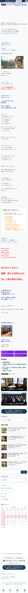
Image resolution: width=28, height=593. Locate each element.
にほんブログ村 (4, 312)
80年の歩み (3, 496)
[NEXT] (25, 507)
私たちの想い (3, 485)
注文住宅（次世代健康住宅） (7, 488)
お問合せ (17, 591)
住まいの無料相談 (4, 499)
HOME (3, 591)
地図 (10, 591)
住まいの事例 (3, 493)
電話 (24, 591)
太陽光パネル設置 (7, 370)
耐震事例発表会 (6, 362)
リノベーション (4, 491)
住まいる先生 (12, 373)
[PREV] (2, 507)
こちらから (19, 1)
